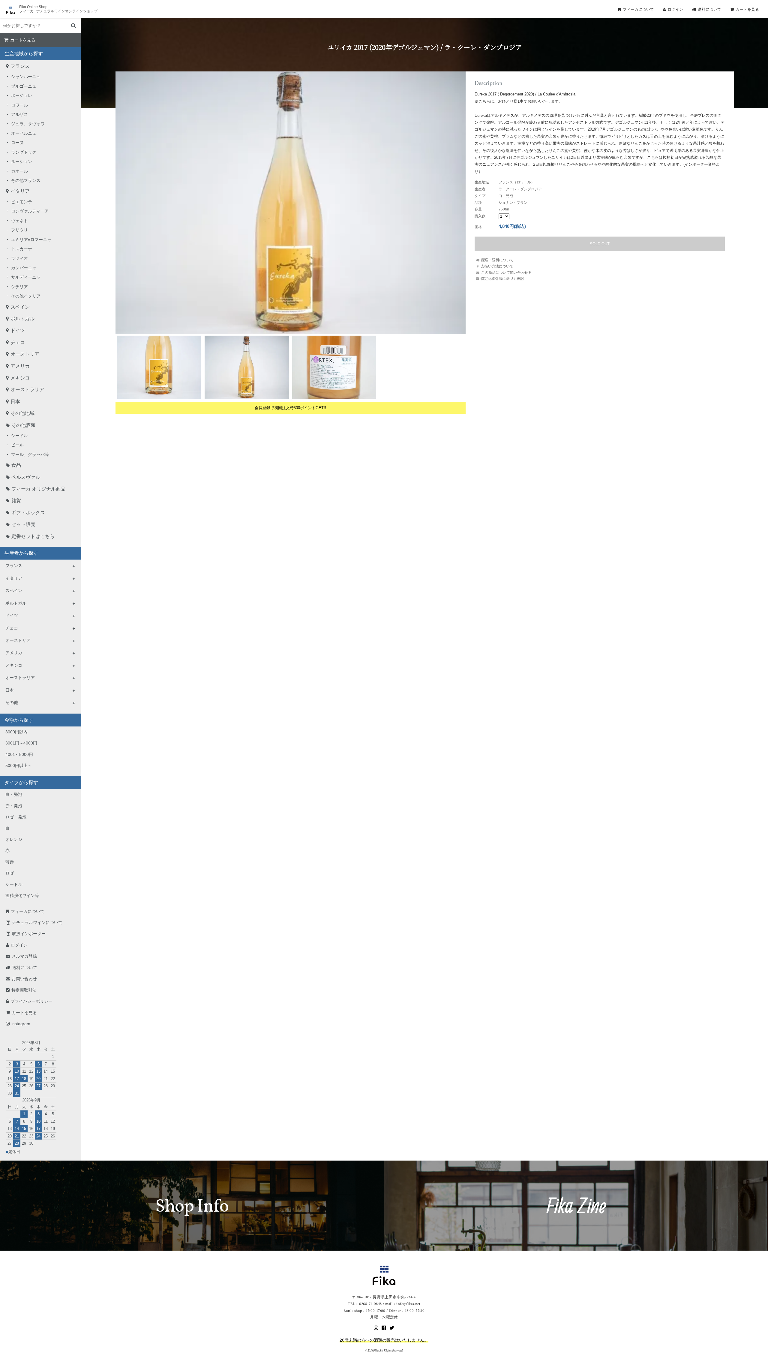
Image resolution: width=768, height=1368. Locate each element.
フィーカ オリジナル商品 (38, 488)
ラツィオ (19, 258)
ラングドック (23, 152)
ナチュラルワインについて (37, 922)
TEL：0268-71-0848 (365, 1303)
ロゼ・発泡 (15, 816)
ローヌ (17, 142)
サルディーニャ (25, 277)
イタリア (20, 191)
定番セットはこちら (33, 536)
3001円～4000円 (21, 743)
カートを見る (747, 9)
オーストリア (24, 354)
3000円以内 (16, 731)
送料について (709, 9)
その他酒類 (23, 425)
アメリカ (20, 366)
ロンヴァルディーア (30, 211)
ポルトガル (22, 318)
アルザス (19, 114)
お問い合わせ (24, 978)
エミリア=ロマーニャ (31, 239)
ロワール (19, 105)
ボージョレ (21, 95)
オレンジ (13, 839)
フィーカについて (638, 9)
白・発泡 (13, 794)
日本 (15, 401)
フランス (20, 66)
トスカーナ (21, 248)
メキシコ (20, 377)
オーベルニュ (23, 133)
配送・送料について (497, 260)
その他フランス (25, 180)
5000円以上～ (18, 765)
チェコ (17, 342)
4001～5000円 (19, 754)
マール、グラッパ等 (30, 454)
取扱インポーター (29, 933)
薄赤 (9, 861)
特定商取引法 (24, 990)
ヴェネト (19, 220)
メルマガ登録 (24, 956)
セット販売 (23, 524)
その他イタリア (25, 296)
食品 (16, 465)
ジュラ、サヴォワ (28, 123)
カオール (19, 171)
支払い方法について (497, 266)
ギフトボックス (28, 512)
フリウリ (19, 230)
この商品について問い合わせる (506, 272)
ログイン (675, 9)
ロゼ (9, 873)
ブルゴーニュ (23, 86)
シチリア (19, 286)
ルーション (21, 161)
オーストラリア (27, 389)
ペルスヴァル (25, 477)
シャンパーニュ (25, 76)
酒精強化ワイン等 (22, 895)
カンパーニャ (23, 267)
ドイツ (17, 330)
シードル (19, 435)
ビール (17, 444)
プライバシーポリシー (31, 1001)
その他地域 (22, 413)
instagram (20, 1023)
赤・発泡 (13, 805)
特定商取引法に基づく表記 (502, 278)
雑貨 (16, 500)
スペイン (20, 307)
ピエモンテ (21, 201)
